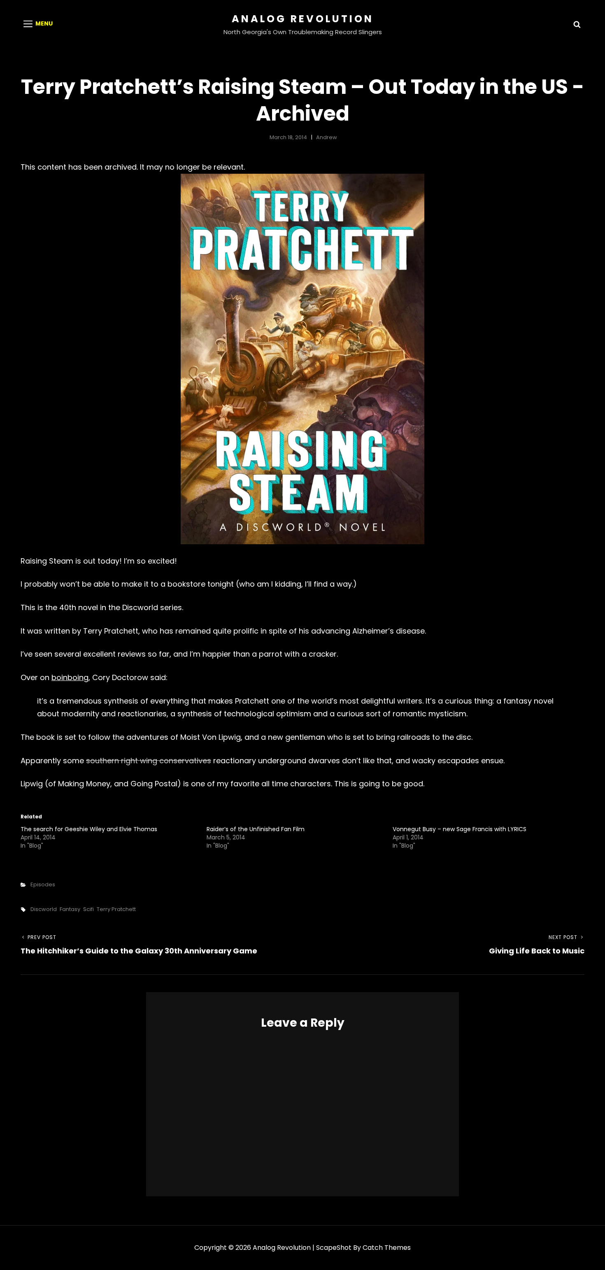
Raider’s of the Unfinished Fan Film (256, 829)
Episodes (42, 884)
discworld (43, 909)
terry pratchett (116, 909)
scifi (88, 909)
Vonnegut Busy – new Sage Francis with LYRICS (459, 829)
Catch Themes (387, 1247)
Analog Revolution (303, 19)
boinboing (69, 677)
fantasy (70, 909)
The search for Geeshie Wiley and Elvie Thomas (89, 829)
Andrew (326, 137)
